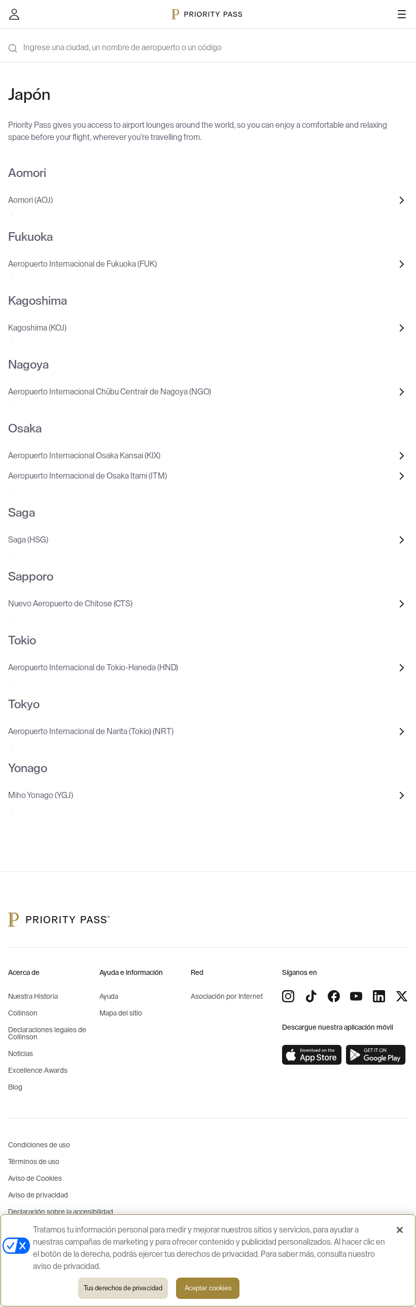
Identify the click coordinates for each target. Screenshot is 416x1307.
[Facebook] (334, 996)
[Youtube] (356, 996)
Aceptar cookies (208, 1288)
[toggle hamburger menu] (402, 14)
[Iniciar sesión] (14, 14)
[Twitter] (402, 996)
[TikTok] (311, 996)
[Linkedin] (379, 996)
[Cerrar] (400, 1230)
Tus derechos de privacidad (123, 1288)
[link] (312, 1055)
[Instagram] (288, 996)
